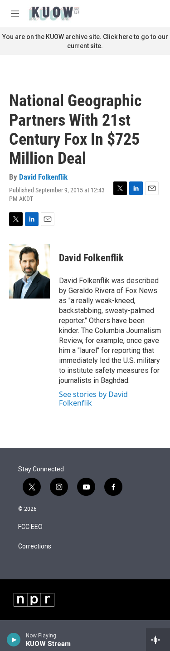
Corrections (34, 546)
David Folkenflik (43, 176)
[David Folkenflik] (29, 271)
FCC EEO (30, 527)
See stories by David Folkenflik (93, 398)
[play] (13, 639)
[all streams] (158, 639)
